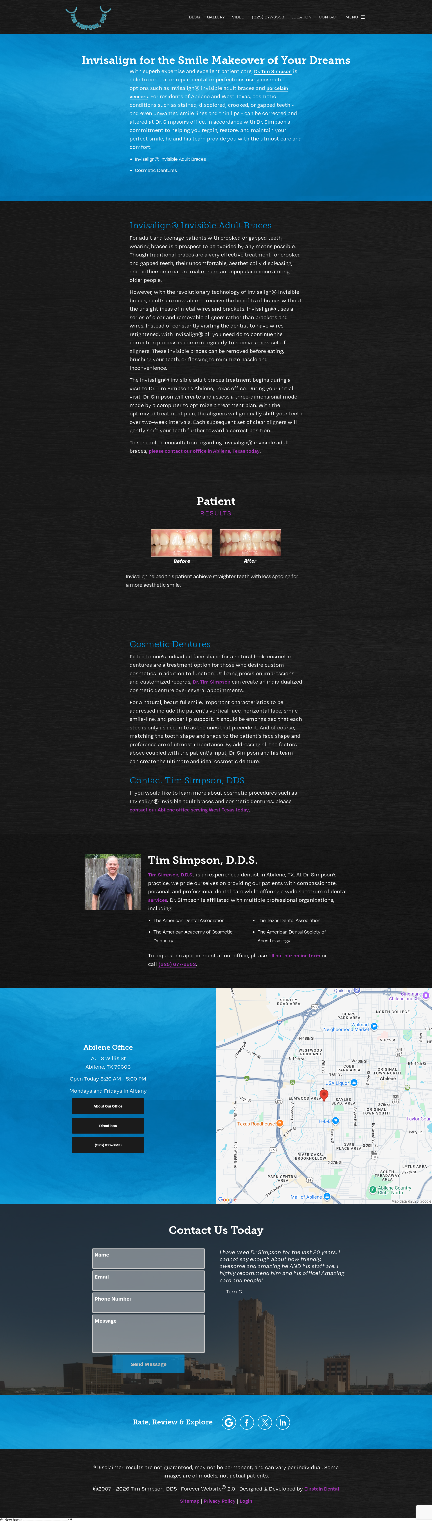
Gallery (216, 17)
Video (238, 17)
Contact (328, 17)
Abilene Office (108, 1047)
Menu (351, 17)
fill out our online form (294, 955)
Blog (194, 17)
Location (301, 17)
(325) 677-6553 (177, 963)
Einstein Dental (321, 1488)
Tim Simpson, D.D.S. (171, 874)
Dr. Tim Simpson (273, 71)
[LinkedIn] (283, 1422)
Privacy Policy (220, 1500)
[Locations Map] (324, 1095)
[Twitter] (265, 1422)
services (157, 899)
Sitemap (190, 1500)
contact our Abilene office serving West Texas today (189, 809)
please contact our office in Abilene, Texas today (204, 450)
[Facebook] (247, 1422)
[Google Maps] (229, 1422)
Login (246, 1500)
